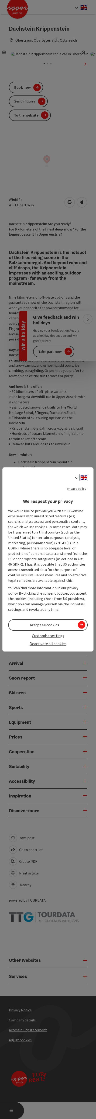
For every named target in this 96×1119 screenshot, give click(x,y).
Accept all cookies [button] (44, 624)
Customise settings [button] (48, 635)
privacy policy (76, 488)
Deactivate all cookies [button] (48, 643)
